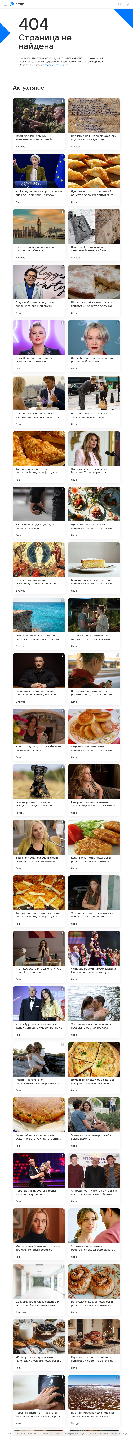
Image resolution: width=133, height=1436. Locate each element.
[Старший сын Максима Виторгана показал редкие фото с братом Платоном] (94, 1179)
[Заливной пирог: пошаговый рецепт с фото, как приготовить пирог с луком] (39, 1123)
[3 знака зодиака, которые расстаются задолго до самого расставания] (94, 1234)
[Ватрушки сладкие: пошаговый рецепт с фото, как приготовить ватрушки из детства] (94, 1290)
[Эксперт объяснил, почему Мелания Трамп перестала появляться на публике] (94, 457)
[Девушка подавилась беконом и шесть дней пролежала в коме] (39, 1290)
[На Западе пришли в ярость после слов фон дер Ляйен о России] (39, 180)
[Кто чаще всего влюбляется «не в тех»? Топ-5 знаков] (39, 957)
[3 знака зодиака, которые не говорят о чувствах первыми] (94, 624)
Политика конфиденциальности (104, 1433)
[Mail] (12, 4)
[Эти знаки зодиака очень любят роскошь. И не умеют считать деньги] (39, 846)
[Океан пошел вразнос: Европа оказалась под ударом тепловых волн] (39, 624)
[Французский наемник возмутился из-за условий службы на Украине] (39, 124)
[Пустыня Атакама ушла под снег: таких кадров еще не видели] (94, 1401)
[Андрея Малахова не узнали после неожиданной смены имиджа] (39, 291)
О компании (19, 1433)
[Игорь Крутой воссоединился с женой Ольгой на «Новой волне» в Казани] (39, 1012)
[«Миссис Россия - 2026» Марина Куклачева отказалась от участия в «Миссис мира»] (94, 957)
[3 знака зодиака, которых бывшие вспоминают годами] (39, 735)
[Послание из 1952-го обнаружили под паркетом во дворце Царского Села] (94, 124)
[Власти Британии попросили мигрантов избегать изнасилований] (39, 235)
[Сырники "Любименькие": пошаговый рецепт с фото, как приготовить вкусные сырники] (94, 735)
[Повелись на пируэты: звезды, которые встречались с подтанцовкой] (39, 1179)
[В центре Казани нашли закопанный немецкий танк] (94, 235)
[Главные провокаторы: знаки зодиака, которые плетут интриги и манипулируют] (39, 402)
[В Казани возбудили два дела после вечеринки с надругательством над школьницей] (39, 513)
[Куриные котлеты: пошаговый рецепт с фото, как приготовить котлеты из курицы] (94, 846)
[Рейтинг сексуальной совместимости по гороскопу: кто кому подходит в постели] (39, 1068)
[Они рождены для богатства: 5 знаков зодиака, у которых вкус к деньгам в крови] (94, 790)
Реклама (32, 1433)
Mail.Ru (7, 1433)
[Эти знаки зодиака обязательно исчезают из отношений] (94, 901)
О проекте (47, 1433)
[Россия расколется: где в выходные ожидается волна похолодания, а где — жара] (39, 790)
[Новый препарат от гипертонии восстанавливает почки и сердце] (39, 1401)
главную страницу (56, 65)
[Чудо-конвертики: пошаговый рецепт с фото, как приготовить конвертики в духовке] (94, 180)
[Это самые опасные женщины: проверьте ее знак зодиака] (94, 1012)
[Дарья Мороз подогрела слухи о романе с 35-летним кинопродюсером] (94, 346)
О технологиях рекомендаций (70, 1433)
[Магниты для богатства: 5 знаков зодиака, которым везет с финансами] (39, 1234)
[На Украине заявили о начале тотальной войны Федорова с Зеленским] (39, 679)
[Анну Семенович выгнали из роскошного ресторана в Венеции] (39, 346)
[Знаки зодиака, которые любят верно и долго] (94, 1123)
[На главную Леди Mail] (19, 4)
